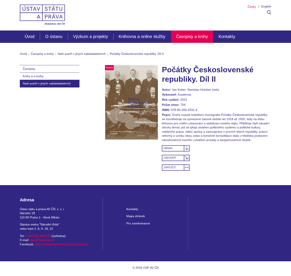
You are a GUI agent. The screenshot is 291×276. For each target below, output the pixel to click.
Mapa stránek (135, 216)
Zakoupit (170, 157)
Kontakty (227, 36)
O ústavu (53, 36)
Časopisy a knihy (192, 36)
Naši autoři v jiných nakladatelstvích (82, 53)
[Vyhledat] (269, 13)
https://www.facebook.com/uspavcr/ (61, 244)
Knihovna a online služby (142, 36)
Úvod (30, 36)
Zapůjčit (170, 167)
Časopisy (29, 68)
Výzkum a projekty (90, 36)
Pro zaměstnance (138, 223)
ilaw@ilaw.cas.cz (42, 240)
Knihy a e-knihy (33, 76)
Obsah (168, 148)
